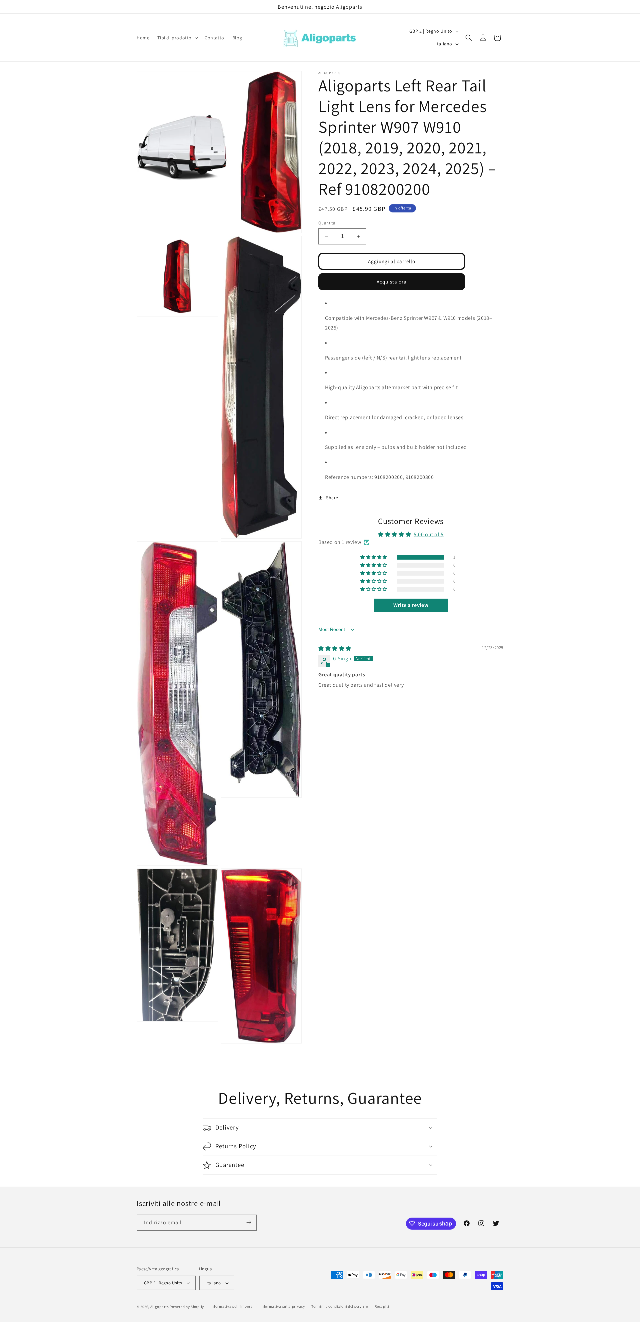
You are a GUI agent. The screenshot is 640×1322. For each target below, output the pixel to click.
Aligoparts (159, 1306)
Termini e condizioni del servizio (339, 1306)
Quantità (326, 223)
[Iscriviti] (248, 1222)
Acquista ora (392, 281)
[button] (177, 38)
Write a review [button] (410, 605)
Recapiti (382, 1306)
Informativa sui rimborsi (232, 1306)
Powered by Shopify (187, 1306)
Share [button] (332, 498)
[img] (334, 648)
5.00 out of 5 (429, 534)
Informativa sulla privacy (282, 1306)
